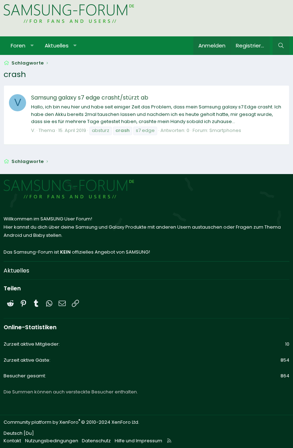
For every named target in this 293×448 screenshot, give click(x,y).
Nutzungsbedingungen (51, 440)
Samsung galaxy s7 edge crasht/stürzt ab (89, 97)
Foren (18, 45)
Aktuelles (57, 45)
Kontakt (12, 440)
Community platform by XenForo (71, 422)
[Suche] (281, 45)
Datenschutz (96, 440)
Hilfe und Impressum (138, 440)
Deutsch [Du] (19, 433)
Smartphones (225, 130)
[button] (32, 45)
